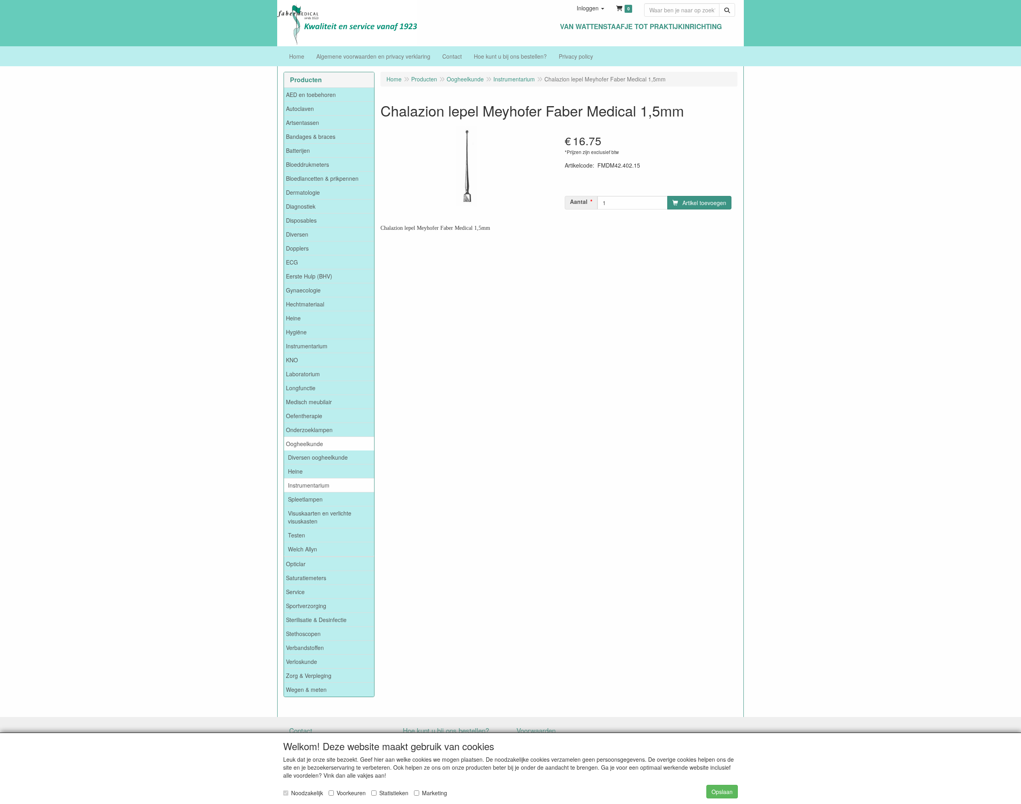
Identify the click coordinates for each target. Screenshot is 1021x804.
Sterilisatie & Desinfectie (316, 620)
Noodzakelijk (307, 793)
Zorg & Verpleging (308, 676)
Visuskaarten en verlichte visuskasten (319, 517)
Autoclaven (300, 109)
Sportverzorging (306, 606)
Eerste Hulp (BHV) (309, 276)
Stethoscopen (303, 634)
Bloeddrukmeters (307, 164)
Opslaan (722, 792)
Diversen (297, 234)
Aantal (578, 201)
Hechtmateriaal (305, 304)
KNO (292, 360)
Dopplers (297, 248)
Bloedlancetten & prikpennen (322, 178)
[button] (590, 8)
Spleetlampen (305, 499)
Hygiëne (296, 332)
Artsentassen (302, 122)
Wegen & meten (306, 689)
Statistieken (393, 793)
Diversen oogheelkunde (318, 457)
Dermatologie (303, 192)
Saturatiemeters (306, 578)
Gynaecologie (303, 290)
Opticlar (296, 564)
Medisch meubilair (309, 402)
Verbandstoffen (305, 648)
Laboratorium (303, 374)
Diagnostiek (300, 206)
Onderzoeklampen (309, 430)
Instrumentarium (306, 346)
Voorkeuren (351, 793)
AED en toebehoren (311, 95)
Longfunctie (300, 388)
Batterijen (298, 150)
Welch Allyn (302, 549)
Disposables (301, 220)
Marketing (434, 793)
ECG (292, 262)
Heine (293, 318)
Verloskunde (301, 662)
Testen (296, 535)
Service (295, 592)
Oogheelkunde (304, 444)
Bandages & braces (310, 136)
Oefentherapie (304, 416)
